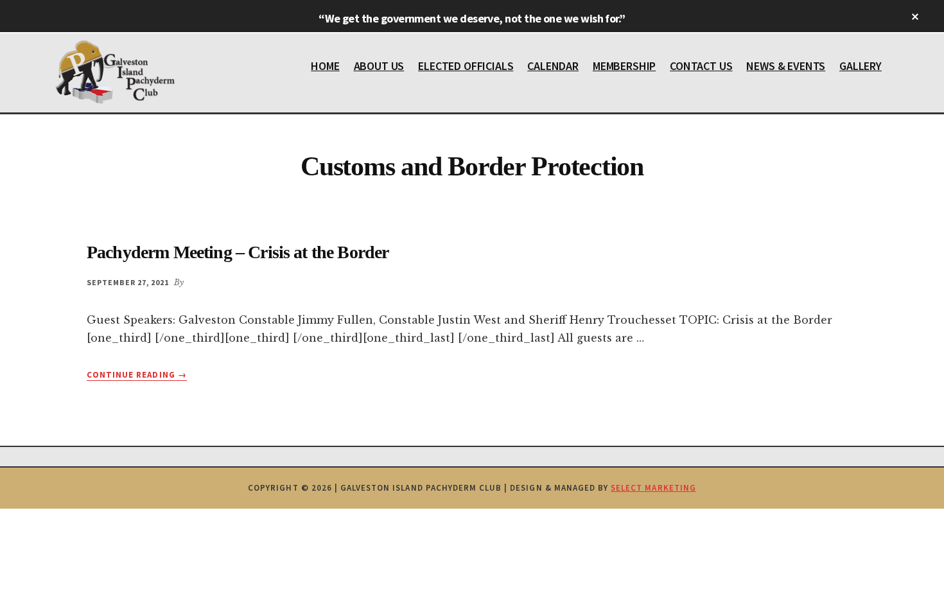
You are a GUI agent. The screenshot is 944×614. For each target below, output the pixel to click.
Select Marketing (653, 487)
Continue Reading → (137, 375)
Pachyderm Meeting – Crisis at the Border (238, 252)
